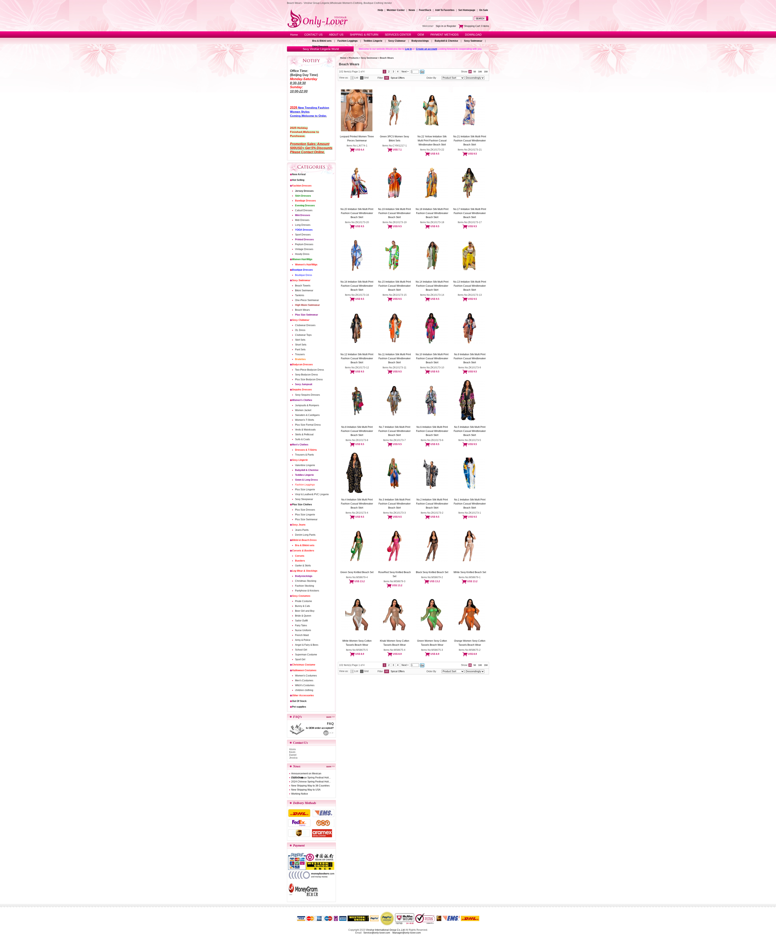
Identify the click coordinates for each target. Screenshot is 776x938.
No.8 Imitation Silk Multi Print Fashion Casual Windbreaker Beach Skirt (357, 431)
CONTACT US (313, 34)
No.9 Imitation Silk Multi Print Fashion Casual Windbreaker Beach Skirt (470, 358)
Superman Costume (306, 654)
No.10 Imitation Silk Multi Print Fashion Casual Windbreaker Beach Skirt (432, 358)
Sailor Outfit (301, 620)
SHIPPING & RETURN (364, 34)
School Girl (301, 649)
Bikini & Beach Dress (304, 540)
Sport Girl (300, 659)
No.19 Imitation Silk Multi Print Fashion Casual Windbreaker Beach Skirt (394, 213)
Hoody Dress (302, 254)
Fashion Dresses (302, 185)
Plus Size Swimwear (306, 314)
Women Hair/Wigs (302, 259)
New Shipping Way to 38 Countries (310, 785)
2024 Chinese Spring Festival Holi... (311, 781)
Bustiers (300, 560)
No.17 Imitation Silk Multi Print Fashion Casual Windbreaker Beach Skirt (469, 213)
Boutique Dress (303, 275)
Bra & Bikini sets (322, 40)
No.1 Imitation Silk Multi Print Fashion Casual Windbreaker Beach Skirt (470, 503)
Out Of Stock (299, 701)
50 (474, 71)
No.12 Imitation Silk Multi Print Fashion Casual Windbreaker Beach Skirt (357, 358)
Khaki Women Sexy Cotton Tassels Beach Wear (394, 642)
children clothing (304, 690)
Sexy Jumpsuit (303, 384)
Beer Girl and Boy (304, 610)
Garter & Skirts (303, 565)
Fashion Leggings (347, 40)
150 (486, 71)
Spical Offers (398, 77)
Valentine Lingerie (305, 465)
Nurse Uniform (303, 630)
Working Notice (299, 793)
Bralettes (300, 359)
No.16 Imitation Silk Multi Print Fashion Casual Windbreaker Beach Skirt (357, 285)
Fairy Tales (301, 625)
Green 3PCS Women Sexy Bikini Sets (394, 138)
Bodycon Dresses (302, 364)
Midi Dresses (302, 220)
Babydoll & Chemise (446, 40)
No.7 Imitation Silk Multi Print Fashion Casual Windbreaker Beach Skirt (395, 431)
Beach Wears (302, 309)
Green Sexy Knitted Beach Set (356, 572)
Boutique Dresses (302, 269)
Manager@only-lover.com (406, 932)
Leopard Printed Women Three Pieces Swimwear (357, 138)
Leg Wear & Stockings (304, 570)
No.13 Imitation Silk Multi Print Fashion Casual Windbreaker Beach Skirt (469, 285)
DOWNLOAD (473, 34)
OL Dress (300, 330)
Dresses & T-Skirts (306, 449)
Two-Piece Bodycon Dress (309, 369)
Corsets (299, 555)
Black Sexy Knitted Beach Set (432, 572)
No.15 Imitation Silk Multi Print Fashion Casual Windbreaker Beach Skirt (394, 285)
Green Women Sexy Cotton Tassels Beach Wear (432, 642)
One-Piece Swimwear (307, 300)
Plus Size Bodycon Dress (309, 379)
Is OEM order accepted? (320, 728)
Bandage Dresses (305, 200)
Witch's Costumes (304, 685)
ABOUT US (336, 34)
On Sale (483, 10)
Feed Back (425, 10)
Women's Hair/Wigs (306, 264)
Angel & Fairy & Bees (306, 644)
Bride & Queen (303, 615)
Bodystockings (420, 40)
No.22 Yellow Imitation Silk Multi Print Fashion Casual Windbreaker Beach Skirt (432, 140)
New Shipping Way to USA (306, 789)
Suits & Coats (302, 439)
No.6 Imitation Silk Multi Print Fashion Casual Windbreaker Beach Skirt (432, 431)
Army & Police (302, 640)
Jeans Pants (302, 530)
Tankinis (299, 295)
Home (294, 34)
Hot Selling (298, 180)
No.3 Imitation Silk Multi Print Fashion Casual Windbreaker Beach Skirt (395, 503)
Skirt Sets (300, 339)
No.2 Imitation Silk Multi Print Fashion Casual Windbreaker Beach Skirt (432, 503)
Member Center (396, 10)
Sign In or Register (446, 26)
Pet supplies (299, 706)
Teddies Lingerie (373, 40)
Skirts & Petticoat (304, 434)
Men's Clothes (300, 444)
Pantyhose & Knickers (307, 590)
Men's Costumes (304, 680)
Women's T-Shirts (304, 420)
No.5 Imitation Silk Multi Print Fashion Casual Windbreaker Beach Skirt (470, 431)
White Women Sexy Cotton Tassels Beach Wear (357, 642)
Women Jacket (303, 410)
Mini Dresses (302, 215)
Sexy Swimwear (473, 40)
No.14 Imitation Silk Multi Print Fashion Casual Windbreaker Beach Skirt (432, 285)
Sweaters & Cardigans (307, 415)
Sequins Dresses (302, 389)
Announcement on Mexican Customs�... (306, 774)
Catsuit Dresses (303, 210)
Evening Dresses (305, 205)
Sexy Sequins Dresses (307, 394)
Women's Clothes (302, 400)
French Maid (302, 635)
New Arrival (299, 174)
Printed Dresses (304, 239)
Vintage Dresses (304, 249)
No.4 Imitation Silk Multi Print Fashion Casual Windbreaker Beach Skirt (357, 503)
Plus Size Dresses (305, 509)
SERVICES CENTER (398, 34)
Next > (405, 71)
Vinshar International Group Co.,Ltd (385, 929)
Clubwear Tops (303, 335)
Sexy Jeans (299, 524)
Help (380, 10)
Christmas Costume (303, 664)
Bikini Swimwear (304, 290)
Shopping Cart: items (476, 26)
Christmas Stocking (305, 581)
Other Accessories (303, 695)
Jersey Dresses (304, 191)
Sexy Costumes (301, 596)
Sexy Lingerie (300, 460)
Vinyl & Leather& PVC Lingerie (312, 494)
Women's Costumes (306, 675)
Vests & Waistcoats (305, 429)
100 (480, 71)
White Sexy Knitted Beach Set (469, 572)
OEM (421, 34)
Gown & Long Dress (306, 479)
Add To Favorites (444, 10)
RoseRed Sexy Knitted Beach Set (394, 574)
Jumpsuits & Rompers (307, 405)
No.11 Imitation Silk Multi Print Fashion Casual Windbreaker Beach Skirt (394, 358)
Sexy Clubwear (397, 40)
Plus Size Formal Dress (308, 424)
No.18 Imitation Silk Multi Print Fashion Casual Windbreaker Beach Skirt (432, 213)
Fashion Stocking (304, 585)
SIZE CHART (298, 41)
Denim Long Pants (305, 534)
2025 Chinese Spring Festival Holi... (311, 777)
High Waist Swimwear (307, 305)
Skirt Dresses (320, 46)
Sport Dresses (303, 234)
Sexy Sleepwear (304, 499)
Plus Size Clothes (302, 504)
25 (470, 71)
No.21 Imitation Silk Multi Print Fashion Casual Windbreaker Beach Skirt (469, 140)
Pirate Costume (303, 601)
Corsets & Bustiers (303, 550)
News (412, 10)
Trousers (300, 354)
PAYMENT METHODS (444, 34)
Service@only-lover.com (376, 932)
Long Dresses (302, 225)
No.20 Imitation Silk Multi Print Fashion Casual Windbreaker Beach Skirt (357, 213)
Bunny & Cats (302, 606)
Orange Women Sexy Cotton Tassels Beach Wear (469, 642)
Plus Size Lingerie (305, 489)
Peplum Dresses (304, 244)
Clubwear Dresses (305, 325)
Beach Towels (302, 285)
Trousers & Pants (304, 454)
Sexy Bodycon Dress (306, 374)
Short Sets (300, 344)
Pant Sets (300, 349)
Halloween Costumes (304, 670)
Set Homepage (466, 10)
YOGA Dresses (304, 229)
